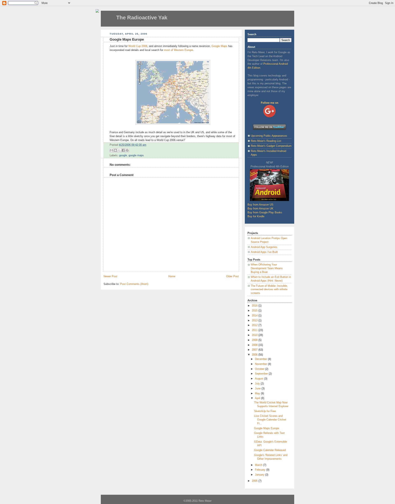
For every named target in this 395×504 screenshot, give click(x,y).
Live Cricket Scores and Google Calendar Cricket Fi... (270, 420)
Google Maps (219, 46)
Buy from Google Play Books (264, 212)
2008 (255, 345)
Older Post (232, 276)
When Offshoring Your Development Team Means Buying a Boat (267, 268)
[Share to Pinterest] (127, 150)
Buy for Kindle (255, 216)
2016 (255, 305)
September (262, 373)
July (258, 383)
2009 (255, 340)
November (261, 364)
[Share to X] (119, 150)
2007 (255, 349)
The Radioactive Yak (141, 17)
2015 (255, 310)
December (261, 359)
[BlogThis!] (115, 150)
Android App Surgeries (264, 247)
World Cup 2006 (137, 46)
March (259, 465)
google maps (136, 155)
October (260, 369)
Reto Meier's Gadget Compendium (271, 146)
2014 (255, 315)
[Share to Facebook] (123, 150)
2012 (255, 325)
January (260, 474)
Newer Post (110, 276)
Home (171, 276)
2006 (255, 354)
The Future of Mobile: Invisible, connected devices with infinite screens (269, 289)
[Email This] (111, 150)
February (260, 469)
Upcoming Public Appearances (269, 135)
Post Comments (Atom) (134, 284)
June (258, 388)
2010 (255, 335)
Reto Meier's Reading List (266, 141)
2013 (255, 320)
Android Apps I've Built (264, 252)
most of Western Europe (178, 50)
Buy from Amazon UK (260, 208)
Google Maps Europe (266, 428)
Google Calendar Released (270, 450)
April (258, 398)
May (258, 393)
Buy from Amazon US (260, 204)
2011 (255, 330)
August (259, 378)
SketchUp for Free (265, 411)
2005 (255, 480)
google (123, 155)
